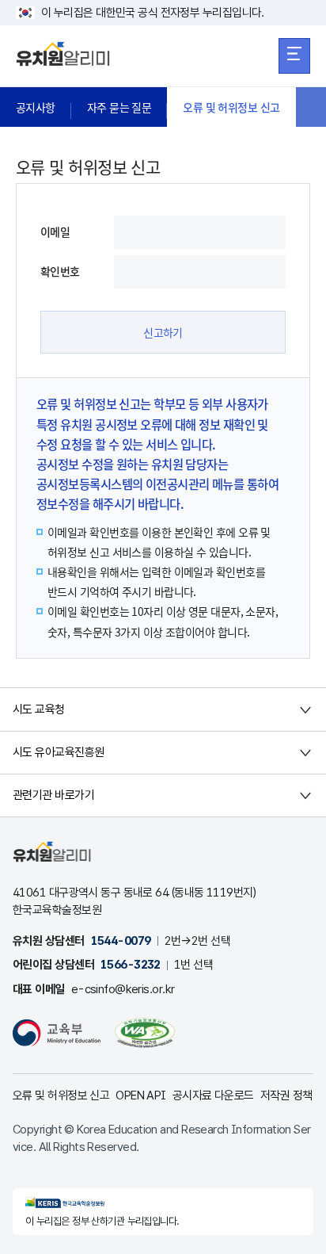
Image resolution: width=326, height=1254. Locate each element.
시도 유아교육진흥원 (58, 752)
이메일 (55, 231)
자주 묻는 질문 (119, 107)
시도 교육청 (39, 709)
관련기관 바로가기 (53, 795)
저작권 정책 (286, 1095)
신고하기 (163, 332)
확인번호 (60, 271)
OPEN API (141, 1095)
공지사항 (35, 107)
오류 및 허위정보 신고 (231, 107)
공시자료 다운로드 (213, 1095)
